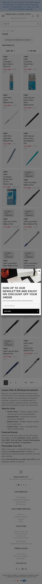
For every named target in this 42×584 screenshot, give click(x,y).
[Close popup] (39, 271)
